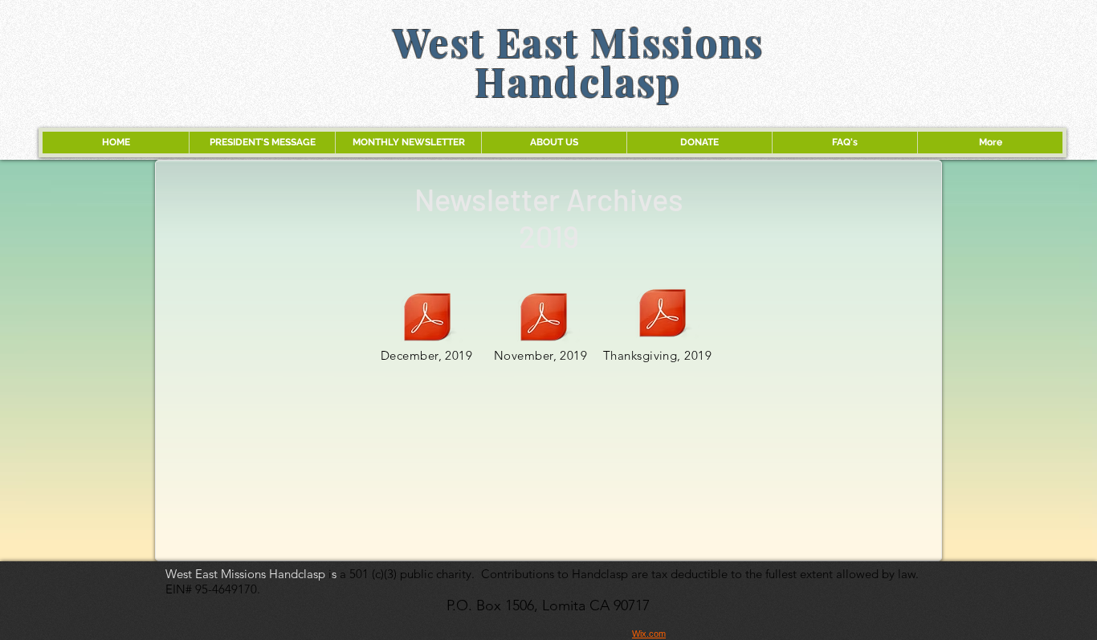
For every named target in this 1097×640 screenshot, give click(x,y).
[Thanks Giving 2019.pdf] (662, 315)
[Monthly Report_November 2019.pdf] (544, 319)
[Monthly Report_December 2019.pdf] (427, 319)
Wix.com (649, 633)
